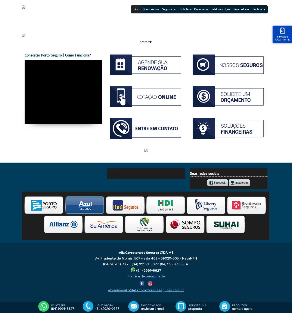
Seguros (167, 9)
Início (136, 9)
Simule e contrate (282, 38)
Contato (257, 9)
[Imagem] (146, 76)
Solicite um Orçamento (194, 9)
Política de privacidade (146, 276)
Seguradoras (241, 9)
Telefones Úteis (220, 9)
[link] (217, 182)
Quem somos (151, 9)
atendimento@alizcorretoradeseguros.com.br (146, 290)
